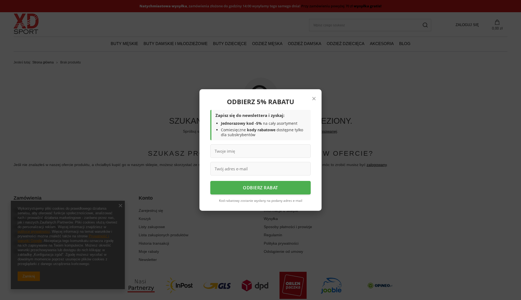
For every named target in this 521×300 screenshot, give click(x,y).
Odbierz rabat (260, 188)
